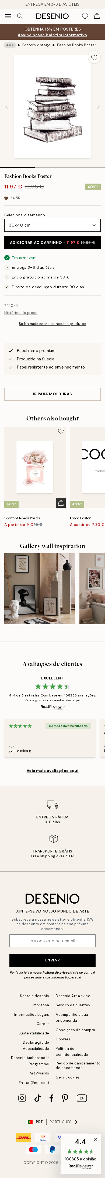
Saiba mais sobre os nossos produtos (52, 323)
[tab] (17, 165)
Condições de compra (75, 1030)
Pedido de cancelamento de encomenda (78, 1065)
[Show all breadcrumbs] (10, 45)
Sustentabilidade (34, 1033)
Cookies (63, 1039)
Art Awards (39, 1073)
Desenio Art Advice (73, 996)
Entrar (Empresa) (34, 1082)
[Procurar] (20, 16)
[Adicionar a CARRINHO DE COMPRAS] (61, 503)
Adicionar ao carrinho (52, 242)
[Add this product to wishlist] (94, 57)
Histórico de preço (20, 312)
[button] (81, 1154)
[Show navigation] (8, 16)
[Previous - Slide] (6, 106)
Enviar (52, 960)
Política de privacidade (60, 972)
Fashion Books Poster (76, 45)
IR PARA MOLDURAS (52, 393)
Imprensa (41, 1005)
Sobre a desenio (34, 996)
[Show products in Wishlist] (85, 16)
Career (43, 1023)
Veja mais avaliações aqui (53, 770)
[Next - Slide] (98, 106)
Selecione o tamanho (24, 215)
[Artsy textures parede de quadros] (39, 588)
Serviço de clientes (73, 1005)
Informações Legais (31, 1014)
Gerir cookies (68, 1077)
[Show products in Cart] (97, 16)
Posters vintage (36, 45)
